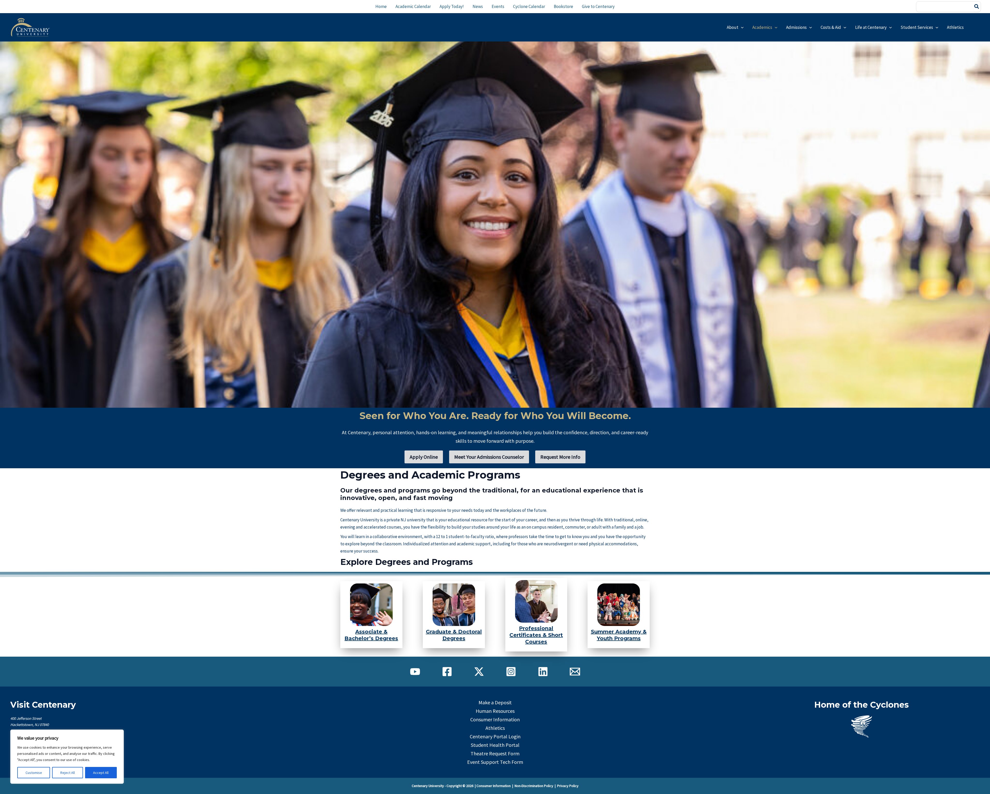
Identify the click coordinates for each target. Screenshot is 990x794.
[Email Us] (574, 671)
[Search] (976, 7)
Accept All (101, 772)
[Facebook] (447, 671)
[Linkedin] (542, 671)
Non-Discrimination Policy (534, 785)
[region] (67, 757)
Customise (34, 772)
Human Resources (495, 711)
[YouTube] (415, 671)
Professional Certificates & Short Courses (536, 635)
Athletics (495, 728)
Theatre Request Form (495, 753)
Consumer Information (495, 719)
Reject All (67, 772)
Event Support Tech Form (495, 762)
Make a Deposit (495, 702)
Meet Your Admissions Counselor (489, 457)
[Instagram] (511, 671)
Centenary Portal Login (495, 736)
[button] (741, 27)
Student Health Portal (495, 745)
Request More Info (560, 457)
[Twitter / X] (479, 671)
